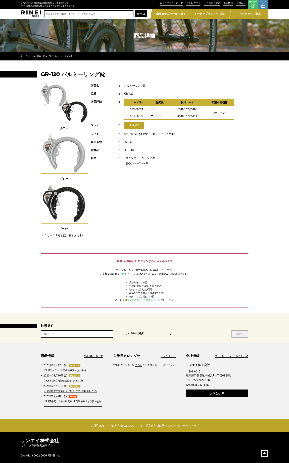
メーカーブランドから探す (210, 14)
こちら (138, 364)
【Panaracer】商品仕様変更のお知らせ (63, 380)
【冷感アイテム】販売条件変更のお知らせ (65, 370)
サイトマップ (191, 425)
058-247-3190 (201, 380)
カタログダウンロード (171, 3)
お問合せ (241, 3)
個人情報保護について (124, 425)
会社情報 (228, 3)
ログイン (263, 2)
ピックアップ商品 (250, 14)
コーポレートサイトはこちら (230, 355)
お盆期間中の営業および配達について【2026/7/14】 (70, 391)
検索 (139, 13)
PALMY (134, 125)
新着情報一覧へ (92, 355)
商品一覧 (41, 56)
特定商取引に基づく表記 (160, 425)
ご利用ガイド (193, 3)
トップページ (27, 56)
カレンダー (167, 355)
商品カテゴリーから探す (170, 14)
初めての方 (253, 2)
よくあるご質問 (212, 3)
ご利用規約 (97, 425)
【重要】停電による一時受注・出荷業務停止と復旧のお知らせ (73, 403)
